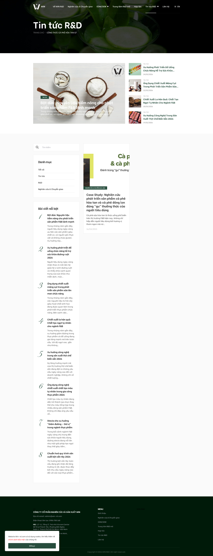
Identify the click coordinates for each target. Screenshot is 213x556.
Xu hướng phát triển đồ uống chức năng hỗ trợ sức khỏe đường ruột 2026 (158, 70)
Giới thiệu (102, 513)
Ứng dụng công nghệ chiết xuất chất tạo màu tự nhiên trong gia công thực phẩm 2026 (60, 389)
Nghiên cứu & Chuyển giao (80, 6)
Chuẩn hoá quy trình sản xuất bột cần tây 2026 (60, 454)
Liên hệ (166, 6)
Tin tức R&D (150, 6)
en (178, 6)
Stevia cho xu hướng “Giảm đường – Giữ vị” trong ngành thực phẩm (59, 424)
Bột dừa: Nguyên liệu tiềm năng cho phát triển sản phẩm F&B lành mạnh (77, 105)
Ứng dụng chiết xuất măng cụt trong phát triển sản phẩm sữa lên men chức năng (160, 86)
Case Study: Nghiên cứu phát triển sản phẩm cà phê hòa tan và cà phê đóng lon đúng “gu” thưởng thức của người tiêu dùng (105, 202)
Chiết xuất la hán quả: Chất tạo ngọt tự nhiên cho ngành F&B (160, 100)
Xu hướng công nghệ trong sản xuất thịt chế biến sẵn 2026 (160, 117)
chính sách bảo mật (16, 539)
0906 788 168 (54, 520)
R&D (40, 182)
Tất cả (41, 169)
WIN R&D (141, 509)
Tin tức (44, 97)
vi (175, 6)
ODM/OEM (101, 6)
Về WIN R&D (58, 6)
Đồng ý (32, 545)
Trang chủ (38, 32)
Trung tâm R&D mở (121, 6)
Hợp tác (138, 6)
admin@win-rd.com (53, 516)
